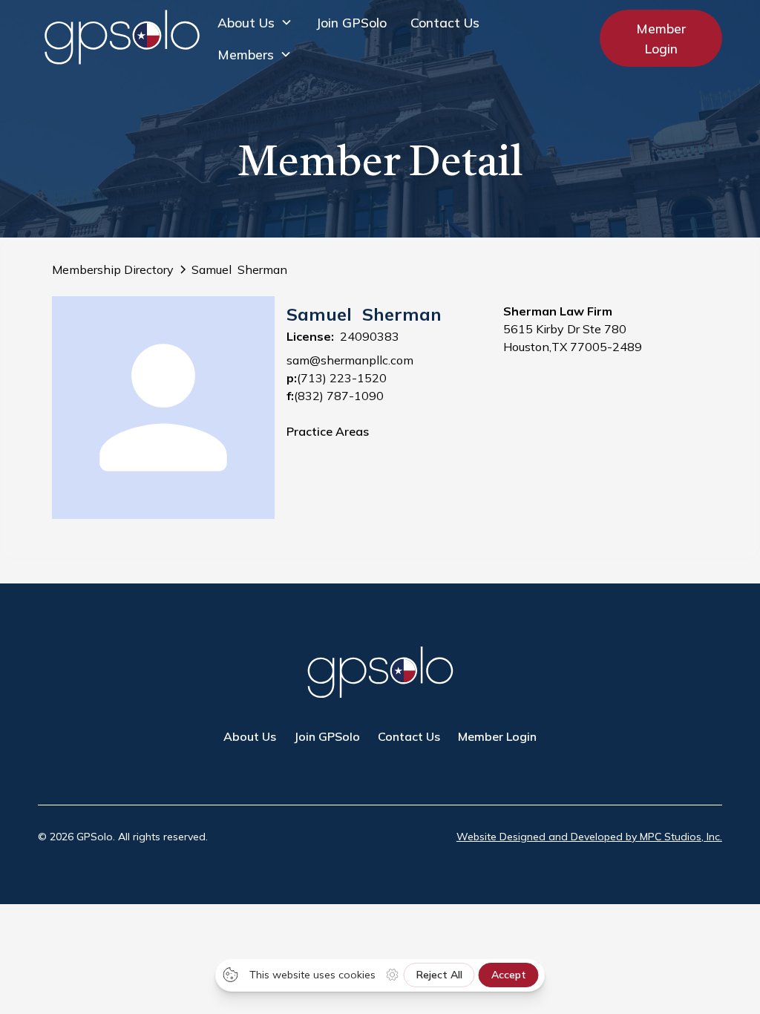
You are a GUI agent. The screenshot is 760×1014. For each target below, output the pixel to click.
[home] (121, 38)
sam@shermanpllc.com (349, 360)
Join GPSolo (351, 22)
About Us (249, 736)
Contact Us (444, 22)
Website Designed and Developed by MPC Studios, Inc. (589, 836)
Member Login (661, 38)
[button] (255, 22)
